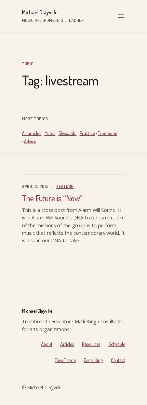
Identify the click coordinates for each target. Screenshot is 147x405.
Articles (67, 344)
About (46, 344)
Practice (87, 133)
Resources (91, 344)
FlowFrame (65, 360)
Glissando (67, 133)
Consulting (93, 360)
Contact (118, 360)
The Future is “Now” (52, 198)
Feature (65, 186)
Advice (30, 141)
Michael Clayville (40, 12)
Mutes (50, 133)
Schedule (116, 344)
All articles (31, 133)
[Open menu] (121, 16)
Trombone (107, 133)
